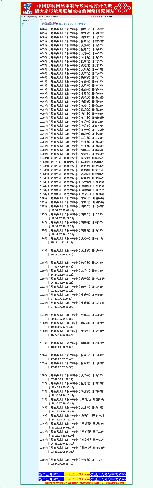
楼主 (41, 20)
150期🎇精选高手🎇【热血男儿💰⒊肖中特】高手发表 (41, 17)
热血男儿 (26, 20)
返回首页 (103, 17)
